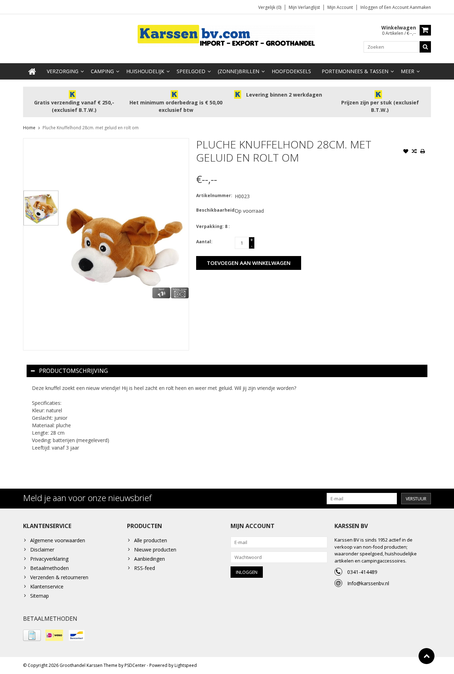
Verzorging (62, 71)
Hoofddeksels (291, 71)
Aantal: (204, 242)
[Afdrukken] (423, 152)
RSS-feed (144, 568)
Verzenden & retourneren (59, 577)
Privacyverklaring (49, 558)
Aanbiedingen (149, 558)
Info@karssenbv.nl (368, 583)
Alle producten (150, 540)
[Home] (32, 71)
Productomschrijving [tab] (73, 371)
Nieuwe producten (155, 549)
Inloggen (369, 7)
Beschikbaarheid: (214, 210)
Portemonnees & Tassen (355, 71)
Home (29, 128)
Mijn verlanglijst (304, 7)
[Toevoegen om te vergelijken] (414, 152)
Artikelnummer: (214, 195)
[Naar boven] (426, 656)
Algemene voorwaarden (57, 540)
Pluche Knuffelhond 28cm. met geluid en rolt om (91, 128)
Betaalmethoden (49, 568)
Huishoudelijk (145, 71)
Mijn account (340, 7)
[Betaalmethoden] (32, 635)
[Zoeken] (425, 47)
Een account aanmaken (407, 7)
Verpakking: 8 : (213, 226)
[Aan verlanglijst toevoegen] (406, 152)
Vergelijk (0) (269, 7)
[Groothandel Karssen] (227, 35)
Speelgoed (191, 71)
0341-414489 (362, 572)
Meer (407, 71)
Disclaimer (42, 549)
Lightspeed (186, 665)
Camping (102, 71)
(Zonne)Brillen (238, 71)
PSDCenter (135, 665)
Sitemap (39, 595)
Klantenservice (46, 586)
